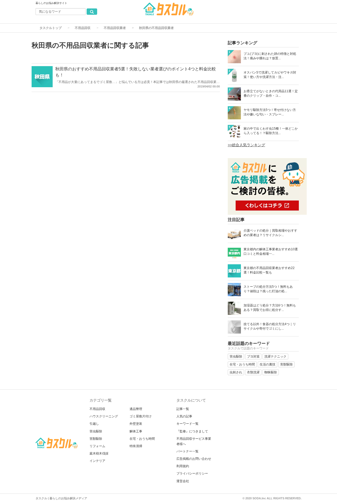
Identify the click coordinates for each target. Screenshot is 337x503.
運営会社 (182, 481)
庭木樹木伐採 (99, 453)
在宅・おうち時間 (142, 439)
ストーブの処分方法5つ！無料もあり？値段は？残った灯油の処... (268, 289)
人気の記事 (184, 416)
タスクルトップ (50, 28)
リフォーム (97, 446)
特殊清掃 (136, 446)
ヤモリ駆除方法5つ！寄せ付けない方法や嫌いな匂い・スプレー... (270, 112)
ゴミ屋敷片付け (141, 416)
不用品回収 (83, 28)
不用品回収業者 (115, 28)
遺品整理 (136, 409)
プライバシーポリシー (192, 473)
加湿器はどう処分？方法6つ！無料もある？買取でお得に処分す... (270, 308)
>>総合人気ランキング (246, 145)
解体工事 (136, 431)
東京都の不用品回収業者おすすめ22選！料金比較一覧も (269, 270)
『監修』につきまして (192, 431)
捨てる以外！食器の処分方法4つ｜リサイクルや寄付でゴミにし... (270, 326)
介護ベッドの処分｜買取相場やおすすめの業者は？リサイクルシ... (270, 233)
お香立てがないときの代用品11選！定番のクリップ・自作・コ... (271, 93)
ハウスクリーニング (104, 416)
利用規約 (182, 466)
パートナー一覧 (187, 451)
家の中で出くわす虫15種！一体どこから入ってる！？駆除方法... (271, 131)
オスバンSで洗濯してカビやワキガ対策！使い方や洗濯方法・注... (270, 75)
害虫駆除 (96, 431)
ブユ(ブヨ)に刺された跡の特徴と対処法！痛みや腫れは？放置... (270, 56)
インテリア (97, 461)
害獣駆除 (96, 439)
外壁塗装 (136, 424)
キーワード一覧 (187, 424)
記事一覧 (182, 409)
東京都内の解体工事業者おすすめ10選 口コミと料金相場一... (271, 251)
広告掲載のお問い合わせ (193, 459)
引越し (94, 424)
